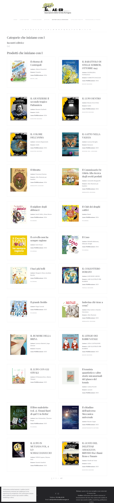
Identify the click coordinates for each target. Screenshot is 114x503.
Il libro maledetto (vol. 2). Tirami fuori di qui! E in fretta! (40, 410)
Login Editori (24, 19)
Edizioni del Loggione (89, 151)
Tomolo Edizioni (87, 287)
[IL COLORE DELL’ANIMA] (18, 144)
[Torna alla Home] (57, 8)
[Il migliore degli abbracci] (18, 214)
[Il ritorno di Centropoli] (18, 71)
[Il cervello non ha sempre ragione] (18, 245)
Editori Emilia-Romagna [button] (60, 19)
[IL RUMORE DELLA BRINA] (18, 344)
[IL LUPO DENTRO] (70, 108)
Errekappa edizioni (37, 185)
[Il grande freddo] (18, 309)
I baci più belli (37, 268)
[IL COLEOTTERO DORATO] (70, 275)
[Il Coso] (70, 244)
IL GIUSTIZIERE (38, 98)
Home (15, 19)
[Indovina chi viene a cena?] (70, 309)
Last (61, 478)
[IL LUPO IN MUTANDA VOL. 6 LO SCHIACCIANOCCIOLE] (18, 449)
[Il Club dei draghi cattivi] (70, 213)
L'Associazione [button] (36, 19)
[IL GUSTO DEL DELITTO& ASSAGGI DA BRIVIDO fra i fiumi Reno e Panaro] (70, 453)
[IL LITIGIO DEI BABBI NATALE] (70, 342)
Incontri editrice (15, 42)
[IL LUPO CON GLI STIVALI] (18, 376)
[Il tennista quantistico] (70, 376)
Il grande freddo (38, 302)
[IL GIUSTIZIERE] (18, 108)
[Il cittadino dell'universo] (70, 417)
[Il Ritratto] (18, 180)
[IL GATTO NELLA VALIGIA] (70, 144)
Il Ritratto (35, 169)
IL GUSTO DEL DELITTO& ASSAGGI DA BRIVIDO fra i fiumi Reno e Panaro (92, 449)
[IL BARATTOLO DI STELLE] (70, 72)
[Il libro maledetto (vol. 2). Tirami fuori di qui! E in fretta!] (18, 417)
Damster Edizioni (36, 118)
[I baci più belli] (18, 275)
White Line (34, 78)
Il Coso (85, 237)
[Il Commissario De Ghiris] (70, 176)
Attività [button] (46, 19)
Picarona (33, 220)
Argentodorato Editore (90, 428)
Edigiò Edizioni (87, 84)
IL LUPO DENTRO (91, 98)
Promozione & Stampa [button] (92, 19)
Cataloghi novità (77, 19)
